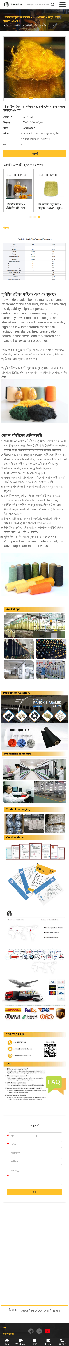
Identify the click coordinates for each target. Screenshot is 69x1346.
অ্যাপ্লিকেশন (8, 1333)
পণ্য (5, 25)
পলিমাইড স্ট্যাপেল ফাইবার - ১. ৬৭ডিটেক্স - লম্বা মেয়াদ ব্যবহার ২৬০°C (43, 25)
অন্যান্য (16, 25)
